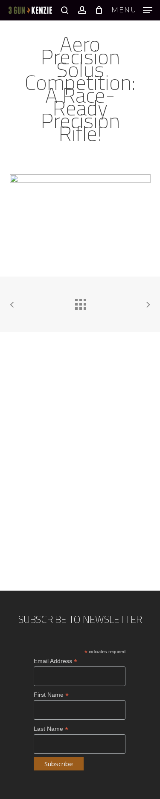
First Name (51, 695)
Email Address (55, 661)
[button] (131, 9)
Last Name (51, 729)
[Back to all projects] (80, 302)
